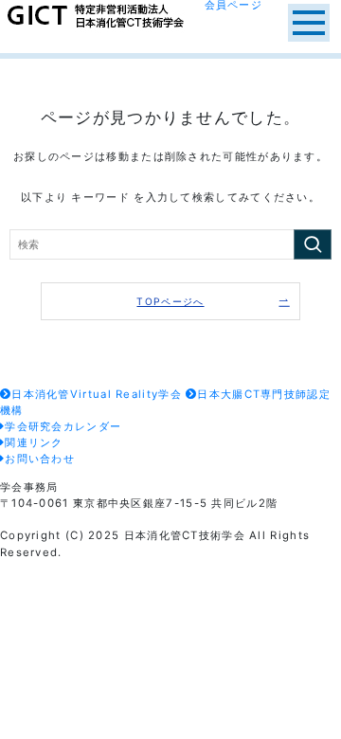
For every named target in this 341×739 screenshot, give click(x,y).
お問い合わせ (40, 458)
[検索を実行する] (313, 245)
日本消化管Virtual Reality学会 (96, 394)
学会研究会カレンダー (63, 426)
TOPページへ (170, 301)
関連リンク (34, 442)
